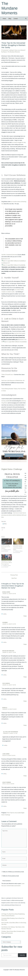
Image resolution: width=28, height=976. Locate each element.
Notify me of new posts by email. (11, 875)
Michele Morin (6, 592)
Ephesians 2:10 (6, 258)
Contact (16, 18)
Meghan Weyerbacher (8, 650)
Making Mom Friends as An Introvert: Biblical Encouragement (6, 562)
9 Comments (4, 50)
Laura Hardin (5, 753)
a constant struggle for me (18, 142)
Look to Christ (10, 319)
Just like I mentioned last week (9, 254)
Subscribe (22, 955)
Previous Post (14, 575)
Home (4, 18)
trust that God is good (19, 333)
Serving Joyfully (5, 400)
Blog (10, 18)
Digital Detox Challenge (11, 469)
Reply (25, 616)
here (17, 62)
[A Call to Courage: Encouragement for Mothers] (6, 541)
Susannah (5, 622)
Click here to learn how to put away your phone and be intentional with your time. (13, 515)
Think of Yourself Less (7, 374)
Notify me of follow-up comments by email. (13, 871)
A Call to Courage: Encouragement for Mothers (5, 547)
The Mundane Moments (9, 8)
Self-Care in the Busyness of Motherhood (11, 380)
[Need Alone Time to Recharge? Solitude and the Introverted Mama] (18, 541)
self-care (3, 126)
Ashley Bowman (6, 782)
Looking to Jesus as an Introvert (17, 50)
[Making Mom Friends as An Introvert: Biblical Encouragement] (6, 557)
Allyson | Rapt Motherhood (10, 731)
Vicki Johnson (6, 683)
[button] (26, 19)
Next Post (14, 578)
